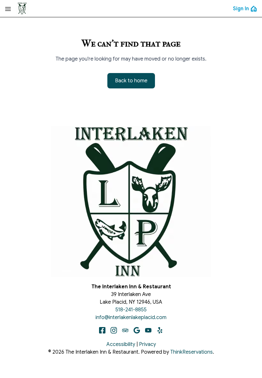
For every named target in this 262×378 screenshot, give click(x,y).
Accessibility (120, 344)
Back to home (131, 81)
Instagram (114, 330)
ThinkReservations (191, 352)
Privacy (147, 344)
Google (137, 330)
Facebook (102, 330)
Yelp (160, 330)
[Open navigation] (8, 8)
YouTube (148, 330)
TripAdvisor (125, 330)
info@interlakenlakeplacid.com (131, 317)
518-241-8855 (131, 310)
